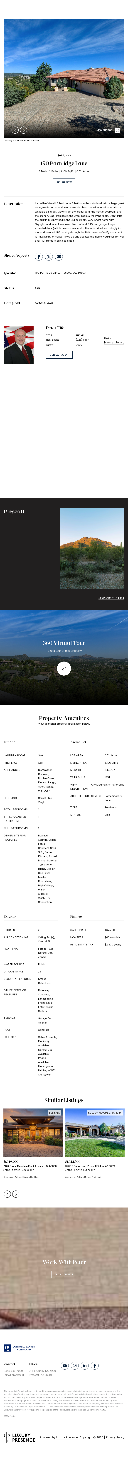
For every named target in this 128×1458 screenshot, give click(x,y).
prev (15, 130)
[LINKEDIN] (85, 1366)
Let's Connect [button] (64, 1274)
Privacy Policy (115, 1437)
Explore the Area (112, 598)
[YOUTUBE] (65, 1366)
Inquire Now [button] (64, 182)
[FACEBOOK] (95, 1366)
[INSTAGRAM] (75, 1366)
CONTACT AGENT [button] (59, 354)
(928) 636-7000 (82, 342)
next (23, 130)
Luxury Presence (67, 1437)
